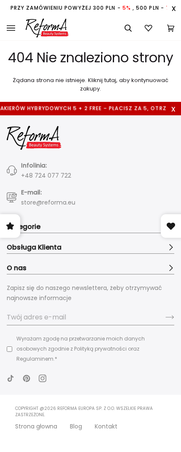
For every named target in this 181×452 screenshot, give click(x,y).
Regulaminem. (35, 358)
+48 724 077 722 (46, 175)
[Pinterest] (26, 378)
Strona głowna (36, 426)
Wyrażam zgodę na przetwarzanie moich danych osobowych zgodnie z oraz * (80, 348)
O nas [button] (17, 268)
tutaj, (110, 80)
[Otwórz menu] (16, 28)
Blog (76, 426)
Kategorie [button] (23, 226)
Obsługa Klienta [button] (34, 247)
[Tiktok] (10, 378)
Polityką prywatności (100, 348)
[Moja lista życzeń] (149, 28)
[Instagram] (42, 378)
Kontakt (106, 426)
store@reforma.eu (48, 202)
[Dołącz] (163, 317)
